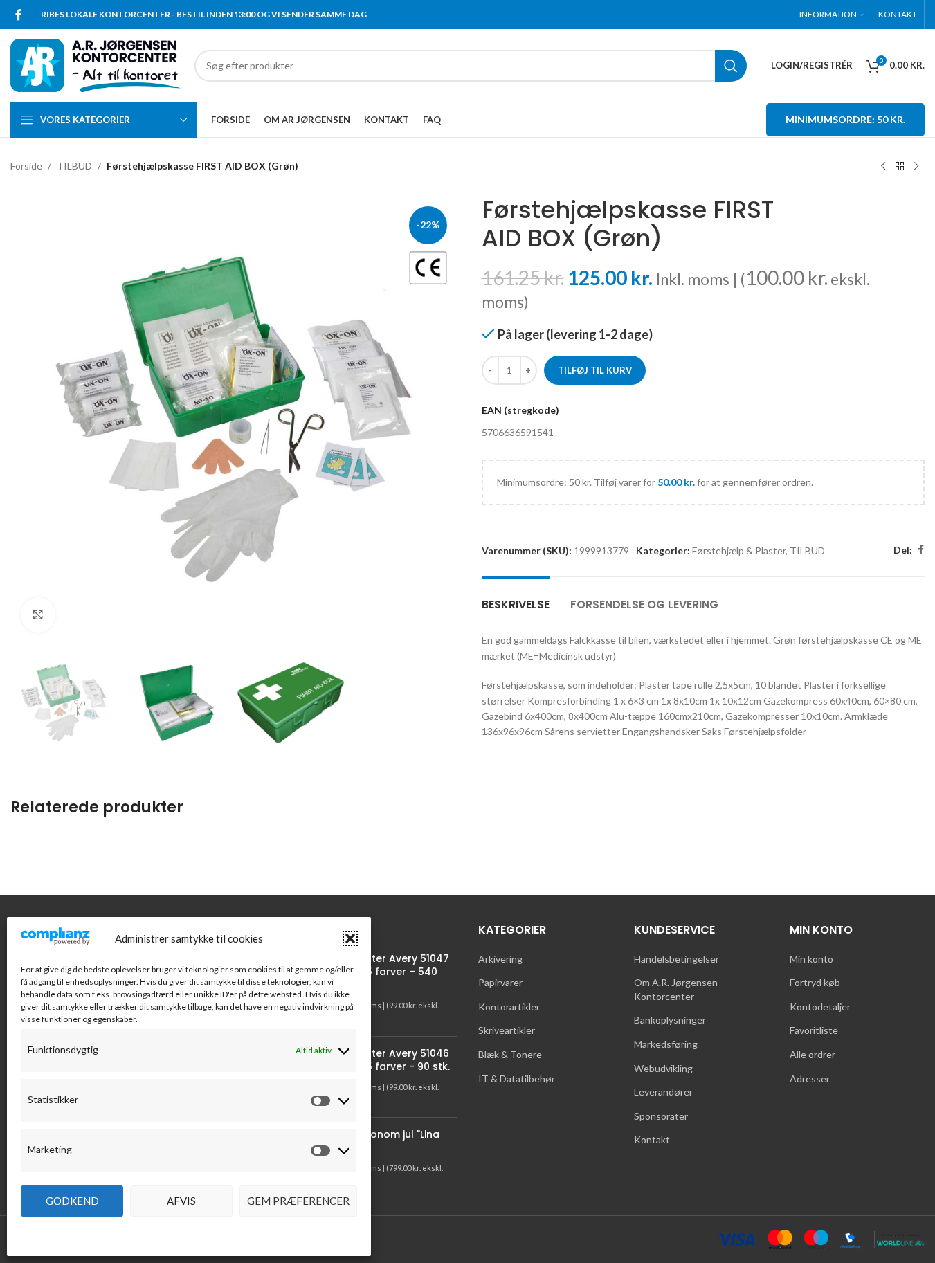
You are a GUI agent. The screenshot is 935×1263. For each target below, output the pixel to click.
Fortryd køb (815, 982)
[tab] (516, 597)
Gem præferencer (298, 1200)
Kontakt (652, 1139)
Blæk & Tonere (510, 1054)
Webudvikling (663, 1068)
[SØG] (731, 66)
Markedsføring (666, 1044)
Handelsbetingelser (676, 959)
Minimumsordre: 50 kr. (845, 119)
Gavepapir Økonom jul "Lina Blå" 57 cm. (369, 1141)
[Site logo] (95, 64)
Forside (26, 166)
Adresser (810, 1078)
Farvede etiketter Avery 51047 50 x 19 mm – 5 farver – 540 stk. (374, 972)
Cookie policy (182, 1231)
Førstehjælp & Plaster (739, 550)
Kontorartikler (509, 1006)
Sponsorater (661, 1116)
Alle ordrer (812, 1054)
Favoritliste (814, 1030)
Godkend (72, 1200)
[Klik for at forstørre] (38, 614)
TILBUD (74, 166)
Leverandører (663, 1092)
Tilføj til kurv (595, 370)
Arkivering (500, 959)
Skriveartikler (506, 1030)
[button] (350, 938)
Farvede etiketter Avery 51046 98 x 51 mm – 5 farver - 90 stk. (375, 1060)
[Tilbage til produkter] (899, 166)
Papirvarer (500, 982)
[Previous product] (883, 166)
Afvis (181, 1200)
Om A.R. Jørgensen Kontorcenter (676, 989)
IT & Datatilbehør (516, 1078)
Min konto (811, 959)
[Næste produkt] (916, 166)
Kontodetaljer (820, 1006)
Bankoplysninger (670, 1020)
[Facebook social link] (18, 14)
